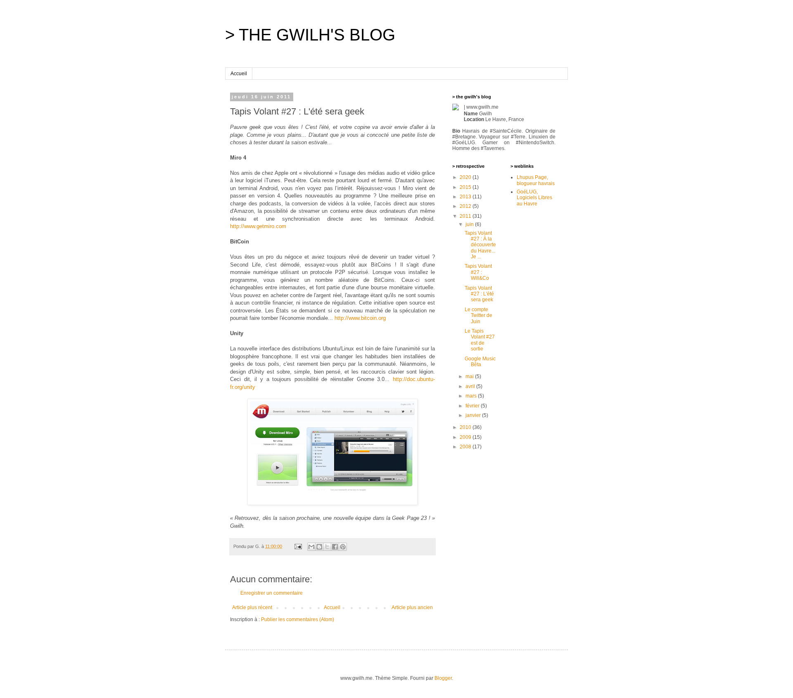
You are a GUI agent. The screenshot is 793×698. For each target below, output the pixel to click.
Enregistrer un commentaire (271, 593)
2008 (466, 447)
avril (470, 386)
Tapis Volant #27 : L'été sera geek (479, 294)
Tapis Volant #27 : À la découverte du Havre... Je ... (480, 245)
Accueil (238, 73)
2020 (466, 177)
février (473, 406)
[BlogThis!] (319, 547)
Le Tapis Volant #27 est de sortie (480, 340)
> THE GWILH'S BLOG (310, 35)
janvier (473, 415)
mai (470, 376)
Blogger (443, 678)
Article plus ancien (412, 607)
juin (470, 224)
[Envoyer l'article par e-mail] (297, 546)
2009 (466, 437)
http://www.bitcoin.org (360, 318)
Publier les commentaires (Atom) (297, 619)
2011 (466, 216)
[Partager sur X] (327, 547)
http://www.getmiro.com (258, 226)
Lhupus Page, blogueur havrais (536, 180)
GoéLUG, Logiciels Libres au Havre (534, 198)
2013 (466, 197)
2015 (466, 187)
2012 (466, 206)
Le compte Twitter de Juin (478, 315)
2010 (466, 427)
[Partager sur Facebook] (335, 547)
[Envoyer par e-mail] (311, 547)
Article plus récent (252, 607)
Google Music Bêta (480, 361)
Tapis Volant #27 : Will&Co (478, 272)
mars (471, 396)
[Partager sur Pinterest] (343, 547)
